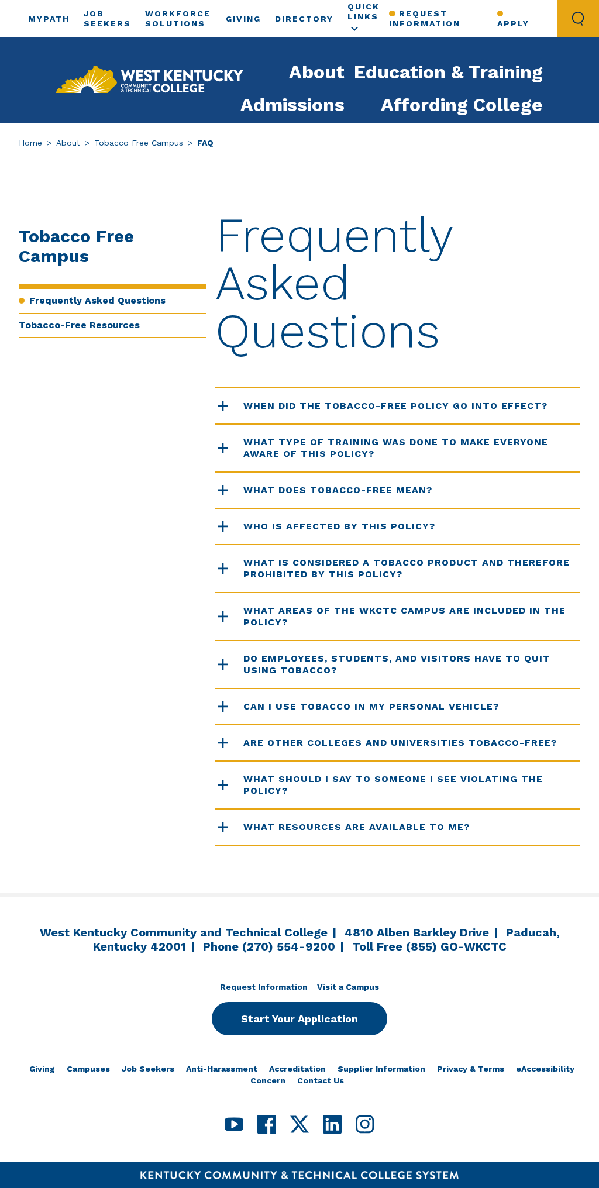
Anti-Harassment (221, 1068)
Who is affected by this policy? (339, 526)
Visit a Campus (348, 986)
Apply (513, 23)
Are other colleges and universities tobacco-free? (400, 742)
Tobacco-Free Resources (79, 324)
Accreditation (297, 1068)
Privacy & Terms (470, 1068)
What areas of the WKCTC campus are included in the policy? (404, 616)
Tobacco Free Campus (138, 142)
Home (30, 142)
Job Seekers (148, 1068)
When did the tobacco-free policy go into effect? (395, 405)
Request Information (424, 18)
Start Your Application (299, 1019)
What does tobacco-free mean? (337, 489)
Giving (243, 18)
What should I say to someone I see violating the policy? (393, 784)
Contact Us (320, 1080)
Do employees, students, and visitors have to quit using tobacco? (396, 664)
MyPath (49, 18)
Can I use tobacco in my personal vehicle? (371, 706)
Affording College (462, 105)
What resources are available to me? (356, 826)
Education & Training (448, 72)
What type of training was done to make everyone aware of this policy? (395, 447)
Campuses (88, 1068)
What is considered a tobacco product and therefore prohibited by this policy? (406, 568)
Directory (304, 18)
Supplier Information (381, 1068)
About (317, 72)
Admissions (292, 105)
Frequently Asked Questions (97, 300)
